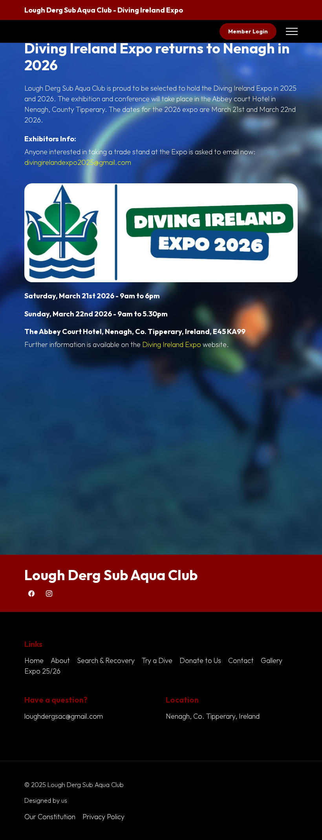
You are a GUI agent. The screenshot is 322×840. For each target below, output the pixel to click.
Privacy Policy (103, 816)
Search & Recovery (106, 660)
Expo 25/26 (42, 671)
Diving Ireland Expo (171, 344)
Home (34, 660)
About (60, 660)
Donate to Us (200, 660)
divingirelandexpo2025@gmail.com (77, 162)
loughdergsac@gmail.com (63, 716)
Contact (241, 660)
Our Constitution (49, 816)
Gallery (271, 660)
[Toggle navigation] (292, 31)
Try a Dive (157, 660)
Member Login (248, 31)
